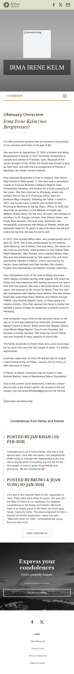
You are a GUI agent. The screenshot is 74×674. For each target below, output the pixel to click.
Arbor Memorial (37, 641)
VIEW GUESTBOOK (37, 533)
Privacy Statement (37, 655)
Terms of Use (37, 648)
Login (37, 634)
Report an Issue (37, 663)
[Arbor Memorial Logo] (11, 5)
